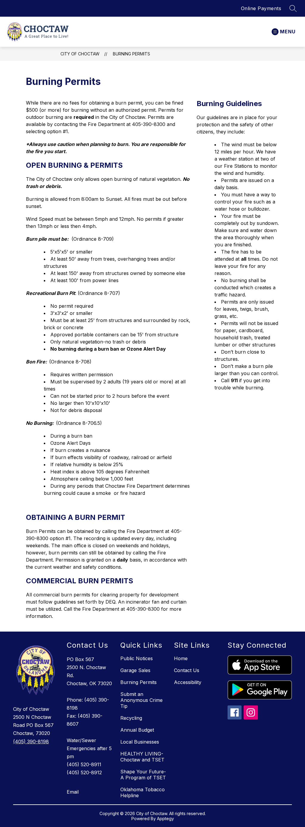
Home (181, 658)
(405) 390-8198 (31, 741)
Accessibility (187, 682)
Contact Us (186, 670)
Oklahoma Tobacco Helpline (142, 792)
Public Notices (136, 658)
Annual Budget (137, 730)
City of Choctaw (79, 53)
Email (73, 792)
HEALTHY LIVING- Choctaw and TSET (142, 757)
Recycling (131, 718)
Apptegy (165, 818)
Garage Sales (135, 670)
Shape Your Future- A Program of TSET (143, 775)
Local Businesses (139, 742)
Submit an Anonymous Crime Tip (141, 700)
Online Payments (261, 8)
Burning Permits (131, 53)
